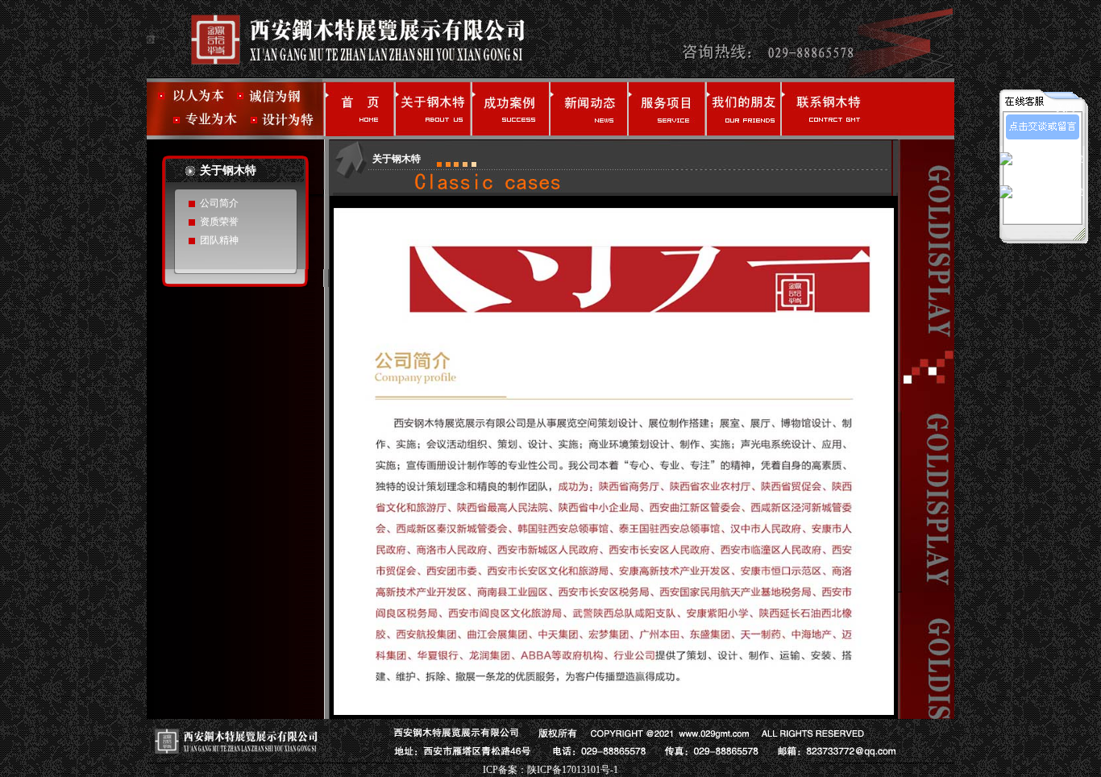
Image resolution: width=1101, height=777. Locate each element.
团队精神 (219, 240)
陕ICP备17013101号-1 (572, 769)
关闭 (1065, 108)
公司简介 (219, 203)
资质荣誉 (219, 221)
